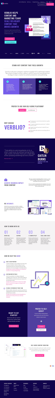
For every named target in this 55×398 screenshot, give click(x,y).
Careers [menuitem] (15, 388)
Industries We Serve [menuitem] (16, 386)
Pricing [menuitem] (24, 387)
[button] (30, 2)
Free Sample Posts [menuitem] (42, 4)
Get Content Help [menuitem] (50, 4)
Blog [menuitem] (24, 385)
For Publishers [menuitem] (6, 388)
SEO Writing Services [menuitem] (6, 394)
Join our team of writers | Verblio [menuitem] (36, 389)
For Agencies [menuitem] (6, 385)
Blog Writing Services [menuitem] (6, 391)
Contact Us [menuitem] (35, 387)
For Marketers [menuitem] (6, 387)
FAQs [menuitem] (34, 385)
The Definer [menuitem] (25, 388)
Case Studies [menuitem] (25, 390)
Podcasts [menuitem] (15, 390)
